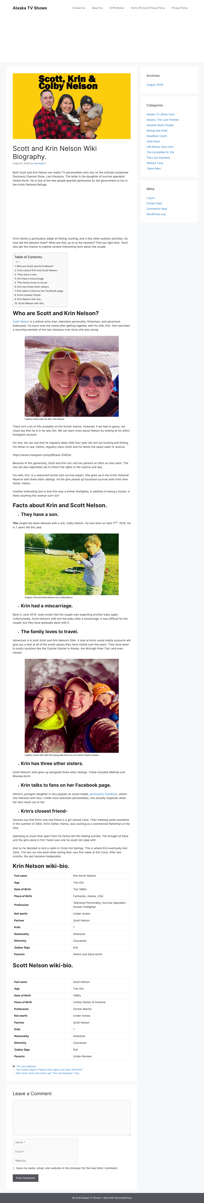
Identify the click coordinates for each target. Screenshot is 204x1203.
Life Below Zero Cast (160, 146)
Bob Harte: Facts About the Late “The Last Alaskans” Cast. (48, 1073)
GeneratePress (123, 1197)
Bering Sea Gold (157, 130)
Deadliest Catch (157, 136)
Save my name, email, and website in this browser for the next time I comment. (67, 1168)
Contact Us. (79, 7)
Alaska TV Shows (30, 8)
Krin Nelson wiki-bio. (29, 299)
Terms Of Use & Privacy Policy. (148, 7)
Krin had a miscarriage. (30, 278)
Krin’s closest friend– (29, 295)
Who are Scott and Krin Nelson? (35, 266)
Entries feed (154, 203)
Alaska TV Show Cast (160, 114)
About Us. (97, 7)
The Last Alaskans (26, 1066)
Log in (150, 198)
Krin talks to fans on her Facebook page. (40, 290)
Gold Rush (153, 141)
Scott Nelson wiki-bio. (31, 303)
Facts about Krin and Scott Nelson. (37, 270)
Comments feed (157, 208)
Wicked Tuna (155, 163)
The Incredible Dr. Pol (160, 152)
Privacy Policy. (180, 7)
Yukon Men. (154, 168)
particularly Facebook (103, 794)
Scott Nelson (21, 321)
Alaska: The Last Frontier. (163, 119)
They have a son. (27, 274)
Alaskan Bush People (160, 125)
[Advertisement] (102, 40)
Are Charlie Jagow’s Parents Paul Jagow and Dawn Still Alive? (49, 1069)
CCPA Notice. (116, 7)
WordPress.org (156, 214)
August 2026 (155, 84)
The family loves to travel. (32, 282)
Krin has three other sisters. (33, 286)
